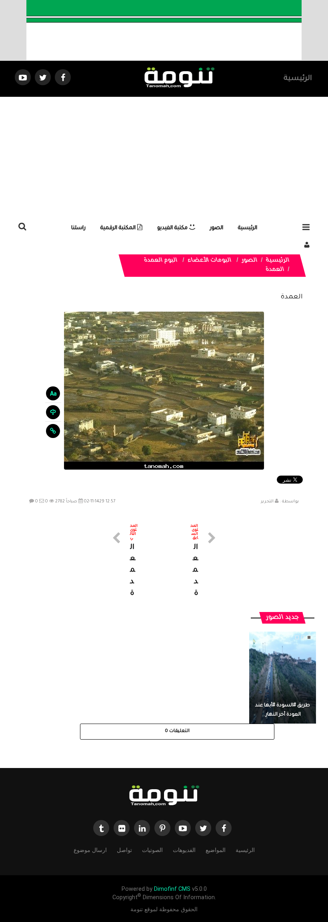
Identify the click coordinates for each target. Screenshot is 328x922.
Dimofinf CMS (172, 889)
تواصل (124, 850)
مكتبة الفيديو (173, 228)
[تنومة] (164, 796)
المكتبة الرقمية (118, 228)
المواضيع (216, 850)
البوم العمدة (161, 261)
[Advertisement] (164, 157)
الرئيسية (298, 79)
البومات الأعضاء (209, 261)
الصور (216, 228)
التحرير (267, 501)
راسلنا (78, 228)
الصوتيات (152, 850)
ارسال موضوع (90, 850)
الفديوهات (184, 850)
